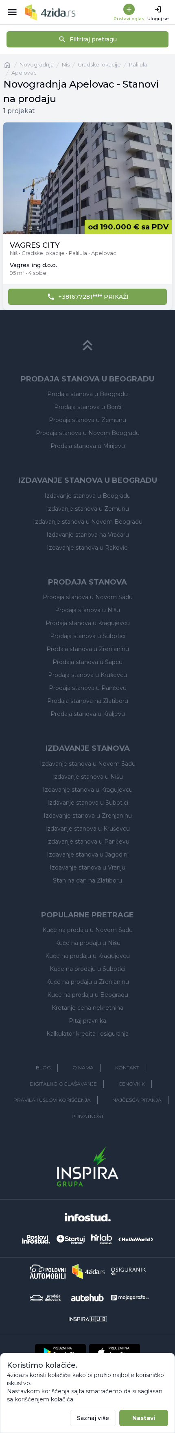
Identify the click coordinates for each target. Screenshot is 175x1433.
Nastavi (143, 1418)
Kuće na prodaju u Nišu (87, 943)
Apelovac (24, 73)
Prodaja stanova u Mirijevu (87, 446)
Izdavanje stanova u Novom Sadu (88, 763)
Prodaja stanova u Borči (87, 407)
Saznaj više (93, 1418)
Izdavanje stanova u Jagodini (88, 854)
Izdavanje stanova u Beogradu (87, 495)
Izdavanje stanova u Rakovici (88, 547)
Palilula (138, 65)
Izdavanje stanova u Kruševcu (87, 828)
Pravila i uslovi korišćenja (52, 1100)
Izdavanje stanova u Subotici (87, 802)
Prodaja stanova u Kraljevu (87, 714)
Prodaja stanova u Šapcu (87, 662)
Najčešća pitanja (137, 1100)
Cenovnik (131, 1084)
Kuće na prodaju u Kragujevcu (87, 956)
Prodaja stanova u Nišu (87, 610)
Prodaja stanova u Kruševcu (87, 675)
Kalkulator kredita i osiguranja (87, 1033)
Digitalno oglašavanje (63, 1084)
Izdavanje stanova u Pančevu (87, 841)
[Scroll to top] (87, 345)
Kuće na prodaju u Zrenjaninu (87, 981)
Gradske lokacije (99, 65)
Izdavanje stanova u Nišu (87, 776)
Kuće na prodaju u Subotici (87, 968)
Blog (43, 1068)
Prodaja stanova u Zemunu (87, 420)
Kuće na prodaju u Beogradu (87, 994)
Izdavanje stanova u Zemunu (87, 508)
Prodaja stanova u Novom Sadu (88, 597)
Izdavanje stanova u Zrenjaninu (88, 815)
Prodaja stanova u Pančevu (88, 688)
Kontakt (127, 1068)
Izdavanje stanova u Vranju (87, 867)
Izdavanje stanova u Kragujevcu (88, 789)
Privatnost (88, 1116)
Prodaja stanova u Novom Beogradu (88, 433)
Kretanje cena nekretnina (87, 1007)
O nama (83, 1068)
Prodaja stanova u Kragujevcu (88, 623)
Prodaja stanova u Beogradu (87, 394)
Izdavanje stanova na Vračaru (87, 534)
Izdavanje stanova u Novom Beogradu (87, 521)
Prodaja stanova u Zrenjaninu (87, 649)
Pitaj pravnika (87, 1020)
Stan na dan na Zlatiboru (87, 880)
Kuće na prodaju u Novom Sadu (87, 930)
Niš (66, 65)
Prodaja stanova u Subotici (87, 636)
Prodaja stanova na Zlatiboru (87, 701)
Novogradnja (37, 65)
